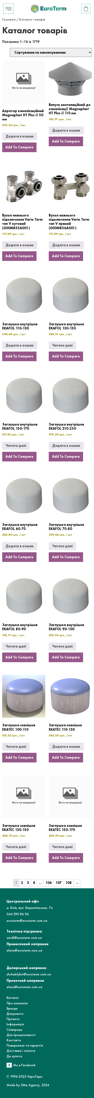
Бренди (12, 1008)
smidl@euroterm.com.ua (24, 937)
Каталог (13, 997)
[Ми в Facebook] (9, 1065)
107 (59, 882)
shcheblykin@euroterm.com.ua (29, 974)
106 (48, 882)
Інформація (15, 1024)
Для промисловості (21, 1035)
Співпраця (14, 1029)
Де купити (14, 1056)
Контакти (14, 1040)
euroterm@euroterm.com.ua (27, 920)
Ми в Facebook (24, 1065)
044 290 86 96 (18, 914)
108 (68, 882)
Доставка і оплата (21, 1050)
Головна (9, 19)
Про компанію (17, 1003)
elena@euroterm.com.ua (24, 950)
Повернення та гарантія (25, 1045)
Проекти (13, 1019)
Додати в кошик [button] (20, 136)
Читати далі (62, 345)
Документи (15, 1013)
